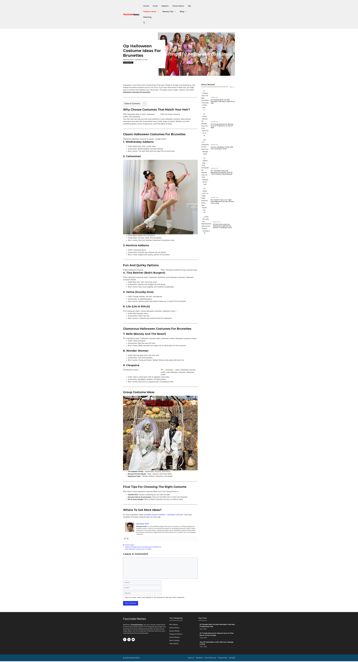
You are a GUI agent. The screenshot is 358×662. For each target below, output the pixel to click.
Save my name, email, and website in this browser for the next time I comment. (155, 597)
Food (155, 6)
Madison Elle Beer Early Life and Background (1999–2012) (143, 547)
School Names (174, 637)
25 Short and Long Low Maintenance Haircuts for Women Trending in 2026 (222, 225)
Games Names (174, 631)
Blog (182, 11)
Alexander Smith (128, 59)
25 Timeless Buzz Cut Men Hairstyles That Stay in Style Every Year (223, 101)
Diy (189, 6)
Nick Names (173, 624)
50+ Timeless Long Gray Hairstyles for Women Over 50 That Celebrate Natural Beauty (222, 172)
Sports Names (174, 640)
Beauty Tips (167, 11)
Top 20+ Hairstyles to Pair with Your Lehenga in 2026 (222, 148)
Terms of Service (210, 658)
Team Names (173, 643)
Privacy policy (222, 658)
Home (146, 6)
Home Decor (178, 6)
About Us (191, 658)
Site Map (232, 658)
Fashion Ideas (149, 11)
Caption (165, 6)
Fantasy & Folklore (175, 634)
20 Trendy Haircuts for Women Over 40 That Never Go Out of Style (222, 125)
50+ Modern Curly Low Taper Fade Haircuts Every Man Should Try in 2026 (222, 201)
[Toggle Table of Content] (143, 103)
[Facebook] (125, 539)
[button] (144, 23)
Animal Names (174, 628)
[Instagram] (127, 539)
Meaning (147, 17)
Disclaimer (199, 658)
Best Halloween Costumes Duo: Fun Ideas (138, 549)
